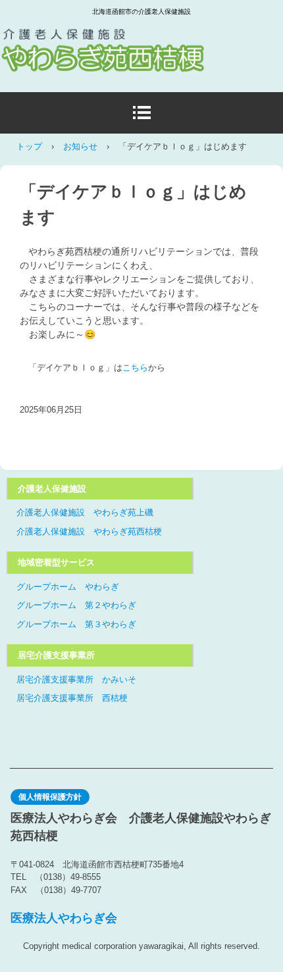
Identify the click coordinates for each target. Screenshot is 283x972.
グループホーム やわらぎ (67, 587)
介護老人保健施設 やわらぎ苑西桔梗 (89, 531)
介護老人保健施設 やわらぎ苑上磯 (84, 512)
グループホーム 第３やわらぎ (76, 624)
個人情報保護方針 (50, 797)
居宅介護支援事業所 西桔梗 (72, 698)
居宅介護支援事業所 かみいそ (76, 679)
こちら (135, 367)
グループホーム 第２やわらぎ (76, 605)
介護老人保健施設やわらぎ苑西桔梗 (122, 39)
